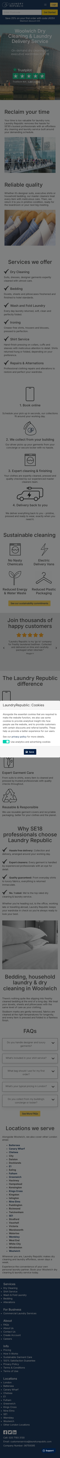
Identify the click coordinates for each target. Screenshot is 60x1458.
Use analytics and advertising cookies (30, 742)
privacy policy (19, 736)
